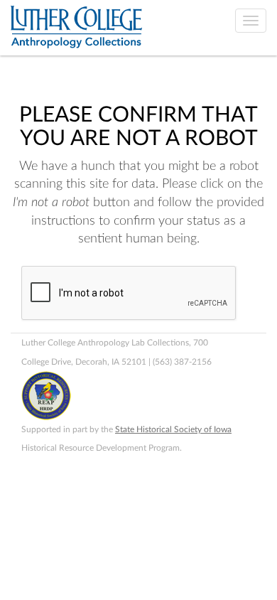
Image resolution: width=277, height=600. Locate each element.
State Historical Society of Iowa (173, 429)
